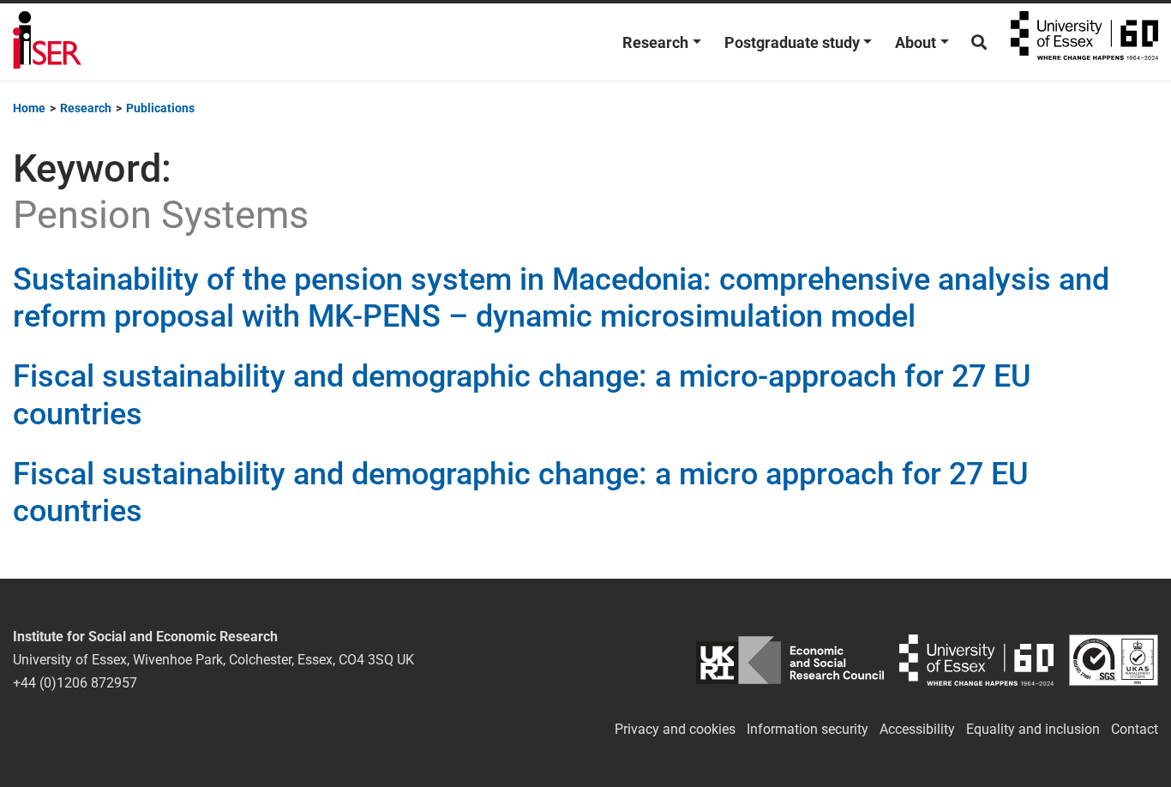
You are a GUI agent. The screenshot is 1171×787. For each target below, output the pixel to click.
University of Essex (1084, 42)
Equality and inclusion (1033, 729)
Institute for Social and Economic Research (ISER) (47, 42)
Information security (807, 729)
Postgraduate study (792, 42)
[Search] (979, 42)
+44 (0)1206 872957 (75, 683)
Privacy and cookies (675, 729)
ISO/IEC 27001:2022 (1113, 660)
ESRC (790, 660)
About (915, 42)
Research (655, 42)
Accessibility (917, 729)
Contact (1134, 729)
